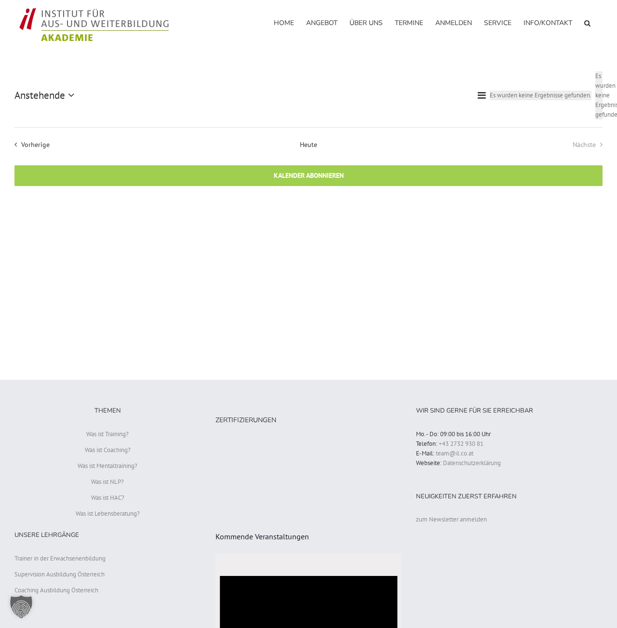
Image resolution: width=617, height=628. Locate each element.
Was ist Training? (107, 434)
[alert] (599, 95)
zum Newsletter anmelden (451, 519)
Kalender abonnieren (309, 176)
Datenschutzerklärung (472, 463)
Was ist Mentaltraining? (107, 466)
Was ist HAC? (107, 498)
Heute (308, 144)
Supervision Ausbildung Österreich (59, 574)
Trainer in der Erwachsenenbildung (60, 558)
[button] (587, 22)
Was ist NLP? (107, 482)
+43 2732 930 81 (461, 444)
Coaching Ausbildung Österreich (56, 590)
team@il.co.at (454, 453)
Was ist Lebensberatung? (108, 513)
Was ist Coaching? (108, 450)
